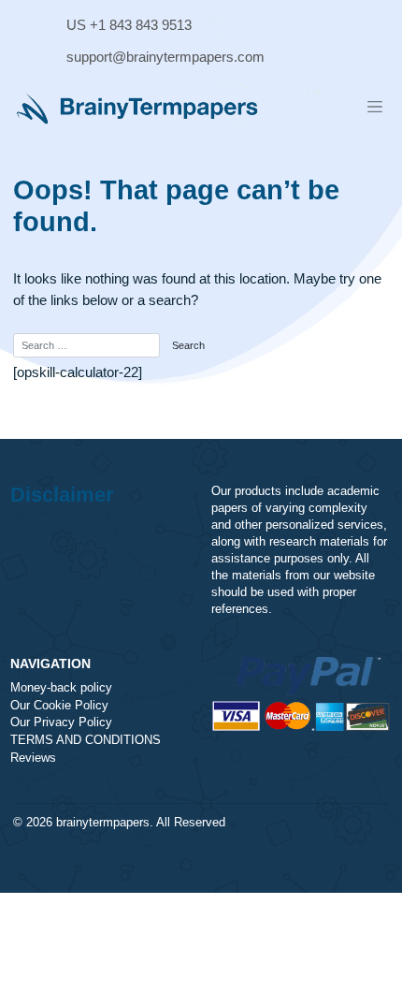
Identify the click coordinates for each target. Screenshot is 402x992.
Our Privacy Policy (61, 722)
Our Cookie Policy (59, 705)
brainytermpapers (103, 822)
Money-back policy (61, 687)
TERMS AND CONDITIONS (85, 740)
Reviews (33, 758)
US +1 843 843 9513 (129, 25)
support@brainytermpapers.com (165, 57)
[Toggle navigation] (375, 107)
